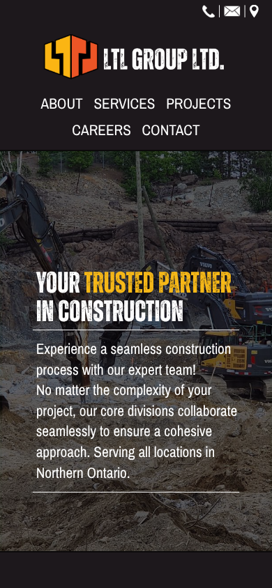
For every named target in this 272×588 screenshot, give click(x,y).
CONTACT (170, 131)
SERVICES (124, 103)
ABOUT (62, 103)
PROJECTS (198, 103)
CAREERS (101, 131)
